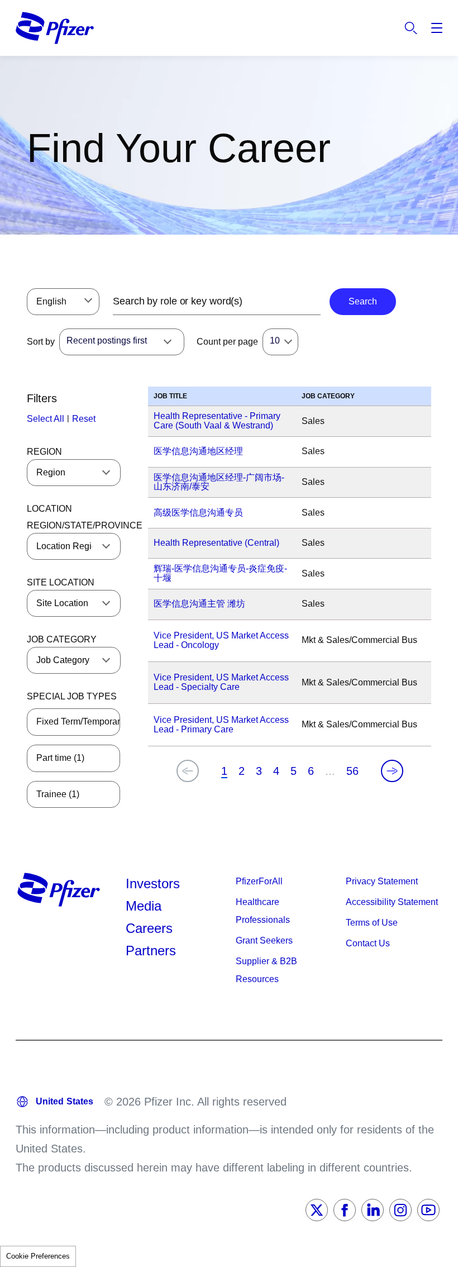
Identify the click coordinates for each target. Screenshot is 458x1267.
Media (143, 905)
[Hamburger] (436, 28)
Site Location (60, 582)
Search (411, 28)
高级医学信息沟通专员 (198, 512)
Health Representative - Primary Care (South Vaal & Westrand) (217, 420)
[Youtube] (428, 1210)
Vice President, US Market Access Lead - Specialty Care (221, 682)
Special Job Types (72, 696)
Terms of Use (372, 922)
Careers (149, 928)
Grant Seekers (264, 940)
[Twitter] (317, 1210)
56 (352, 771)
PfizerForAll (259, 881)
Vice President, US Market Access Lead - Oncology (221, 640)
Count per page (227, 341)
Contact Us (368, 943)
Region (44, 451)
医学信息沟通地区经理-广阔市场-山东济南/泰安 (219, 482)
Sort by (41, 341)
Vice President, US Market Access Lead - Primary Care (221, 724)
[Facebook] (344, 1210)
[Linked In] (372, 1210)
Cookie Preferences (38, 1256)
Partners (151, 950)
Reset (84, 418)
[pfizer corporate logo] (55, 28)
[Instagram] (400, 1210)
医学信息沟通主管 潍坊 (199, 603)
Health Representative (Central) (216, 542)
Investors (153, 883)
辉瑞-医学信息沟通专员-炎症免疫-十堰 (220, 573)
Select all (45, 418)
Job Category (62, 639)
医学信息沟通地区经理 (198, 451)
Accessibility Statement (392, 902)
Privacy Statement (382, 881)
